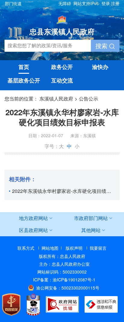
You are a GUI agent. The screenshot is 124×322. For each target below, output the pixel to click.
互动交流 (62, 80)
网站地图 (50, 248)
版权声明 (74, 248)
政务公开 (62, 67)
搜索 (102, 45)
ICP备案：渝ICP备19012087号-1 (64, 280)
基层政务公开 (24, 80)
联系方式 (25, 248)
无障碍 (64, 3)
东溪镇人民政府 (56, 98)
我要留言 (98, 248)
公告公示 (88, 98)
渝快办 (100, 67)
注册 (115, 3)
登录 (105, 3)
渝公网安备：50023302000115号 (67, 288)
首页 (23, 67)
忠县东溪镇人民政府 (62, 31)
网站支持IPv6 (86, 3)
